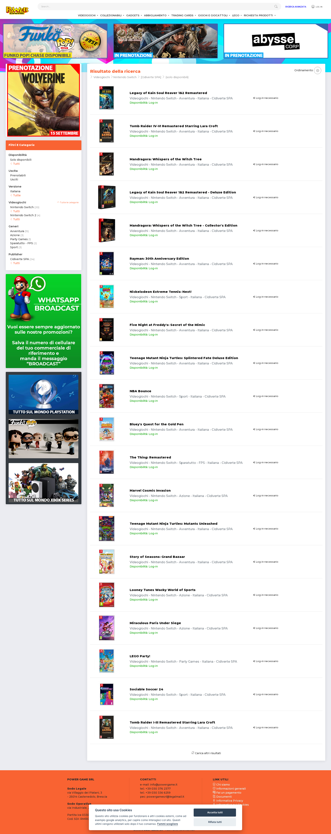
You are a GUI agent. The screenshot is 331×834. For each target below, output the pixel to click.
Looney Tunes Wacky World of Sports (163, 590)
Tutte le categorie (69, 202)
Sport (14, 247)
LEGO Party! (140, 656)
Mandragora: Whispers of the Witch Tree (166, 159)
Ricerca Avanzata (295, 7)
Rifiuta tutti (215, 821)
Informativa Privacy (229, 800)
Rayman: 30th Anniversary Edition (159, 258)
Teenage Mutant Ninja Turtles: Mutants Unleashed (173, 523)
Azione (15, 235)
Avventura (17, 231)
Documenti (223, 796)
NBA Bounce (140, 391)
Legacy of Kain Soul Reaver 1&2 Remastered (168, 93)
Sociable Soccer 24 (146, 689)
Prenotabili (18, 175)
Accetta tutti (215, 812)
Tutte (16, 195)
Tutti (16, 163)
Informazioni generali (230, 788)
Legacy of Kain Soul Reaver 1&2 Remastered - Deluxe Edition (183, 192)
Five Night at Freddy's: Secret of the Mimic (167, 325)
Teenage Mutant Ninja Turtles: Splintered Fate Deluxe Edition (184, 358)
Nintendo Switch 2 (23, 215)
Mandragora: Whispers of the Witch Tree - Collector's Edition (183, 225)
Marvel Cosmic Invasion (150, 490)
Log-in (318, 7)
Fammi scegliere (167, 823)
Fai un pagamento (228, 792)
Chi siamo (222, 784)
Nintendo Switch (22, 207)
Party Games (19, 239)
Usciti (14, 179)
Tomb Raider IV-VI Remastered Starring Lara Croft (174, 126)
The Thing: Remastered (150, 457)
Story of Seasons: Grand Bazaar (157, 557)
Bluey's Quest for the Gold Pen (157, 424)
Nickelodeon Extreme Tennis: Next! (161, 292)
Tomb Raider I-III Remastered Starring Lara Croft (172, 722)
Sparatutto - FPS (21, 243)
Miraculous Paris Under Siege (155, 623)
